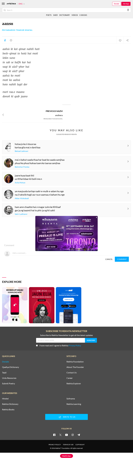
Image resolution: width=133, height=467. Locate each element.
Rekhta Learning (73, 404)
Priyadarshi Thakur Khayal (17, 30)
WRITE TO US (69, 417)
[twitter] (60, 435)
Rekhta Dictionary (10, 404)
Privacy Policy (75, 345)
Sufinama (70, 399)
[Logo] (11, 3)
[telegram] (79, 435)
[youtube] (66, 435)
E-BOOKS (83, 15)
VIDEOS (75, 15)
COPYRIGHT (80, 445)
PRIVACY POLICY (55, 445)
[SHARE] (127, 40)
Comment (122, 259)
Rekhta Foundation (75, 362)
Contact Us (71, 373)
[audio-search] (128, 10)
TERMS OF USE (68, 445)
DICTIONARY (64, 15)
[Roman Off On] (5, 40)
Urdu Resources (9, 378)
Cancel (109, 259)
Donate (116, 4)
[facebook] (54, 435)
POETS (48, 15)
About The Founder (75, 367)
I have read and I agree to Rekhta (60, 345)
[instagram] (73, 435)
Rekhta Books (8, 409)
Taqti (4, 373)
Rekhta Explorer (73, 383)
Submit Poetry (8, 383)
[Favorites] (120, 40)
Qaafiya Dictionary (10, 367)
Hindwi (5, 399)
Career (69, 378)
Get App (126, 4)
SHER (55, 15)
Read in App (66, 456)
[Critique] (11, 40)
